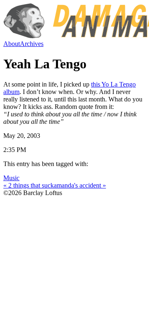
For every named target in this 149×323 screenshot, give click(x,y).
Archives (31, 43)
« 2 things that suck (28, 185)
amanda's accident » (80, 185)
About (11, 43)
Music (11, 177)
